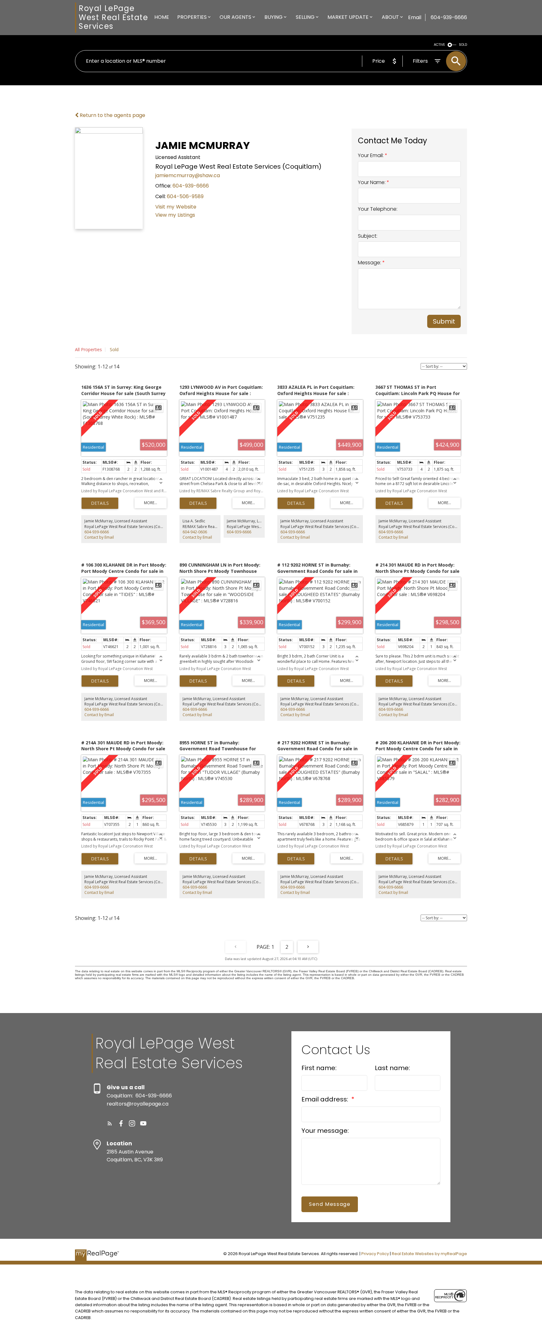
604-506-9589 (185, 196)
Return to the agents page (111, 115)
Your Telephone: (377, 209)
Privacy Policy (375, 1253)
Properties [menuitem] (192, 17)
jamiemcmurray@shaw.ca (187, 175)
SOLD (463, 44)
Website (186, 206)
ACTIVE (439, 44)
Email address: (325, 1099)
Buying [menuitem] (273, 17)
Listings (186, 215)
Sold (114, 349)
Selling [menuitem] (305, 17)
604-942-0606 (195, 532)
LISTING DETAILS (100, 503)
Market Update (348, 17)
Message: (370, 262)
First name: (319, 1068)
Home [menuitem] (161, 17)
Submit (444, 321)
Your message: (325, 1130)
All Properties (88, 349)
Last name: (392, 1068)
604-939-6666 (191, 185)
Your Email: (371, 155)
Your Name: (372, 182)
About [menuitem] (390, 17)
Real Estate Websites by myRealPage (429, 1253)
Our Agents (235, 17)
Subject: (367, 236)
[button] (110, 1123)
